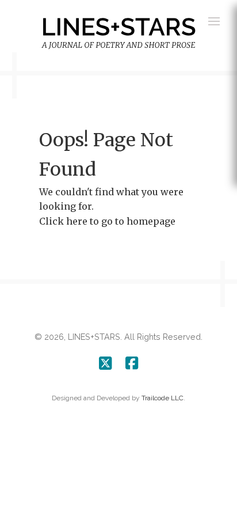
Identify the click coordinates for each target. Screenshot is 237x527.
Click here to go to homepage (107, 221)
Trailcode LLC (163, 398)
